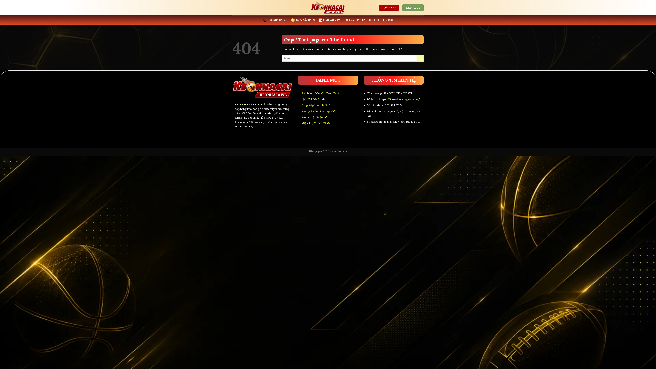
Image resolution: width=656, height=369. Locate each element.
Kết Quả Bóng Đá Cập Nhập (319, 111)
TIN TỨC (388, 20)
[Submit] (420, 58)
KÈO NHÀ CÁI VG (277, 20)
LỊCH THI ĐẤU (331, 19)
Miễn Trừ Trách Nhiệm (316, 123)
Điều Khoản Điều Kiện (315, 117)
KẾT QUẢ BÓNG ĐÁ (354, 20)
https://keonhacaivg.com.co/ (399, 99)
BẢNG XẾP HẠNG (305, 19)
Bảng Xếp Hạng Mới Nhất (318, 105)
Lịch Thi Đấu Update (315, 99)
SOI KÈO (374, 20)
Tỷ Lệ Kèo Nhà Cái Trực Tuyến (321, 93)
